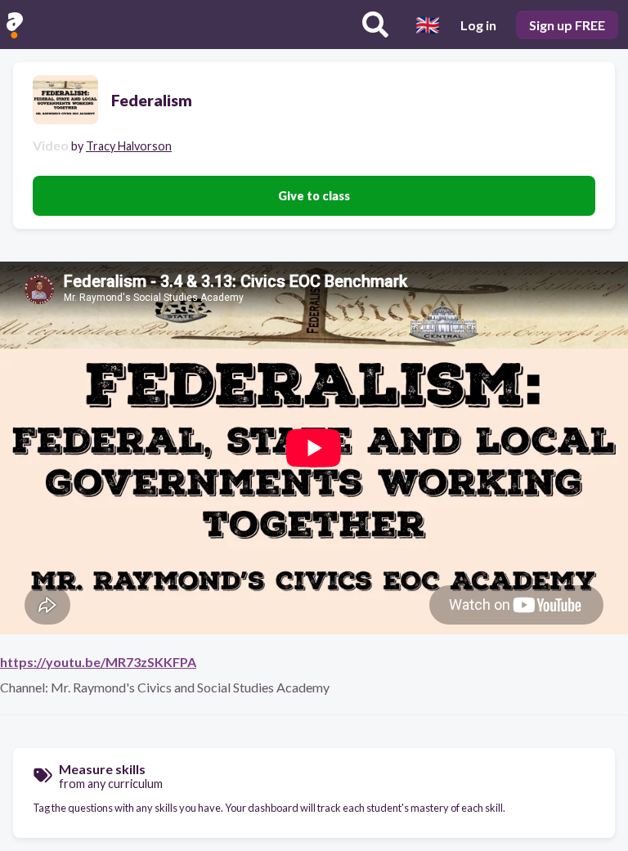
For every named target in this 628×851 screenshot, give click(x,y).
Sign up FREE (567, 25)
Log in (478, 25)
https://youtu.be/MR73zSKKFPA (98, 662)
